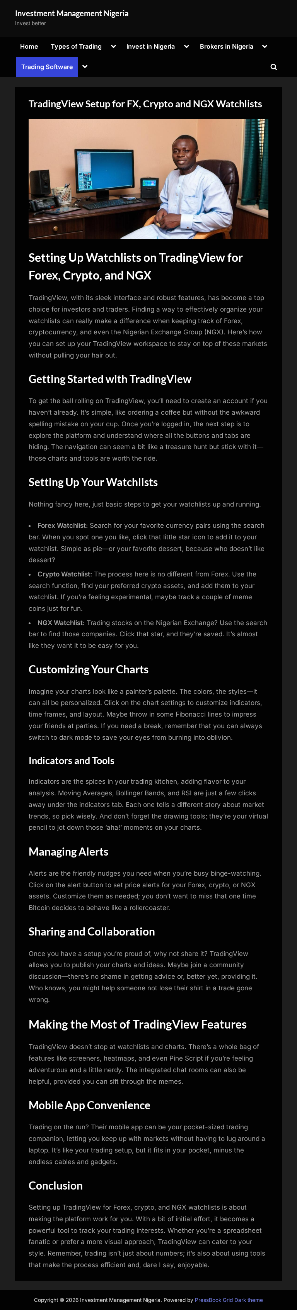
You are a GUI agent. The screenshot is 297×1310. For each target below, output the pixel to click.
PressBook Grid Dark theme (229, 1300)
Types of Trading (76, 46)
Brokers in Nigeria (226, 46)
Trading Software (47, 67)
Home (29, 46)
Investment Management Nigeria (71, 13)
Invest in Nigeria (150, 46)
